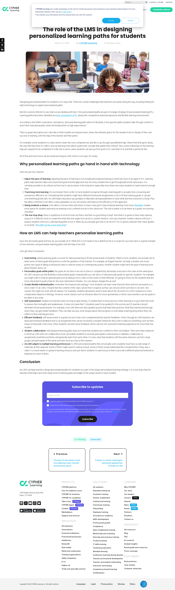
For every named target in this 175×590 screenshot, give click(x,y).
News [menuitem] (130, 505)
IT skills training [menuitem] (99, 544)
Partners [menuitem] (128, 512)
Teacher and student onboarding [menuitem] (107, 562)
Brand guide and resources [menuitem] (135, 547)
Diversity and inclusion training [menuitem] (106, 537)
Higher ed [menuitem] (66, 565)
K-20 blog (81, 439)
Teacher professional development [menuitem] (108, 558)
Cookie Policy (67, 12)
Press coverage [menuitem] (131, 551)
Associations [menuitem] (67, 530)
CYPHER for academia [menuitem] (71, 498)
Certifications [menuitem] (98, 573)
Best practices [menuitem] (130, 561)
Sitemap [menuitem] (121, 584)
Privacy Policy (117, 412)
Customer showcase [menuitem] (132, 568)
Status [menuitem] (132, 584)
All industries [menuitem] (67, 526)
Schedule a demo (161, 9)
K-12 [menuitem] (63, 562)
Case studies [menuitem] (129, 565)
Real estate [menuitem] (66, 547)
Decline (130, 21)
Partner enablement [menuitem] (101, 498)
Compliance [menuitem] (98, 526)
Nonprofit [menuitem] (66, 544)
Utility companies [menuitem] (69, 558)
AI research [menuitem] (129, 540)
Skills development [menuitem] (101, 519)
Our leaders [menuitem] (129, 494)
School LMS (95, 439)
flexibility (139, 205)
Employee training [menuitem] (100, 512)
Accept (111, 21)
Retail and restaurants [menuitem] (71, 551)
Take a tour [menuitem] (71, 501)
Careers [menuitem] (131, 498)
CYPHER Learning (88, 43)
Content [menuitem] (69, 508)
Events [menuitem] (130, 508)
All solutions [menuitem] (98, 487)
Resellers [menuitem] (128, 516)
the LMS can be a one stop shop (51, 225)
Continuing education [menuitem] (102, 548)
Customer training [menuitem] (100, 494)
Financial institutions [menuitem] (70, 533)
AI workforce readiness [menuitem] (103, 516)
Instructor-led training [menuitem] (102, 566)
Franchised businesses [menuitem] (71, 537)
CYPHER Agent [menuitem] (72, 505)
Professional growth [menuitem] (101, 523)
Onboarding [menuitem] (98, 508)
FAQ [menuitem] (126, 537)
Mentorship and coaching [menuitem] (104, 533)
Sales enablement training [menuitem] (104, 530)
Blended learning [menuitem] (100, 551)
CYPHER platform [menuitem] (69, 487)
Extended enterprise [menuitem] (101, 491)
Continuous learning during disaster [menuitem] (108, 555)
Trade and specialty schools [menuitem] (73, 569)
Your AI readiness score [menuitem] (72, 491)
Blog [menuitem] (126, 533)
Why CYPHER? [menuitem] (130, 487)
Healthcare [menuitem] (66, 540)
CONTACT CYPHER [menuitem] (156, 2)
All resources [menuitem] (129, 530)
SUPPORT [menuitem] (169, 2)
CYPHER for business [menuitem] (71, 494)
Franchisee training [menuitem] (101, 505)
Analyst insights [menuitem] (131, 544)
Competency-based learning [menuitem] (105, 569)
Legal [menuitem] (93, 584)
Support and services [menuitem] (71, 516)
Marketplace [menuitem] (67, 512)
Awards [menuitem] (127, 501)
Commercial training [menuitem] (101, 501)
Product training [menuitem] (100, 541)
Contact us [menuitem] (128, 519)
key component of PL (67, 115)
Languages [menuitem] (81, 584)
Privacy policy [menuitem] (106, 584)
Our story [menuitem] (128, 491)
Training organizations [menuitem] (71, 555)
